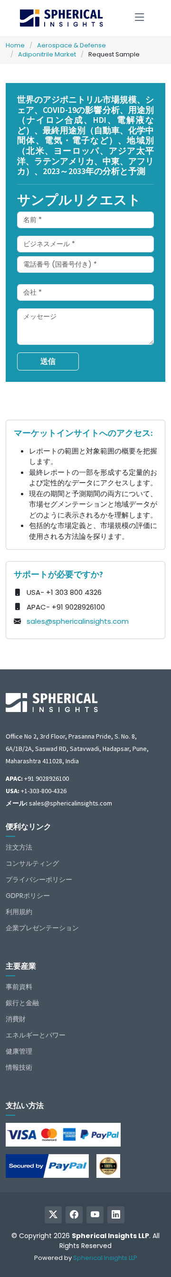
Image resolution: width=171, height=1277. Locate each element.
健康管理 (19, 1051)
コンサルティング (32, 863)
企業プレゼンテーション (42, 928)
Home (15, 45)
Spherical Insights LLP (105, 1257)
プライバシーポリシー (39, 879)
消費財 (16, 1019)
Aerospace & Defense (71, 45)
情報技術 (19, 1067)
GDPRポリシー (28, 895)
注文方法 (19, 847)
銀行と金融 (22, 1002)
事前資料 (19, 986)
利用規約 (19, 911)
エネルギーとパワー (36, 1035)
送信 (48, 361)
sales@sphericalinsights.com (78, 621)
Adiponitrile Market (47, 54)
